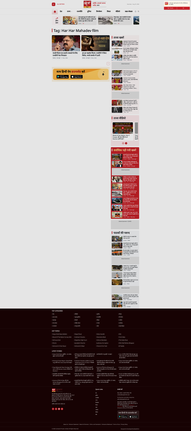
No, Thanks (170, 8)
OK (183, 8)
